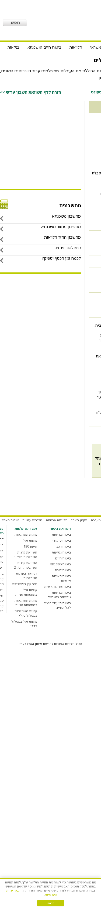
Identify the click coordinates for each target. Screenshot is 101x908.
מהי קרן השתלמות (24, 584)
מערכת (95, 520)
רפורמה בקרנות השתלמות (26, 575)
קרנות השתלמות (26, 534)
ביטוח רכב (63, 546)
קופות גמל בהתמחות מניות (26, 592)
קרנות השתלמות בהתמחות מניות (26, 602)
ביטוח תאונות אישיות (61, 578)
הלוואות (75, 47)
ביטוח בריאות (61, 534)
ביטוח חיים (63, 558)
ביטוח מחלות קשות (57, 586)
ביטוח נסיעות (61, 552)
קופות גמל (30, 540)
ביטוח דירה (63, 570)
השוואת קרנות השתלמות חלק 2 (25, 565)
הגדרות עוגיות (32, 520)
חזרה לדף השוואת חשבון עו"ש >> (30, 92)
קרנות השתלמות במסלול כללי (26, 613)
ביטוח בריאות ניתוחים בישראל (59, 594)
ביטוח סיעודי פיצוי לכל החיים (57, 605)
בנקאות (13, 47)
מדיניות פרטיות (56, 520)
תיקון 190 (30, 546)
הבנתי (50, 903)
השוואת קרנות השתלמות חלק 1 (25, 554)
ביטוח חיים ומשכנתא (44, 47)
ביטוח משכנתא (60, 564)
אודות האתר (10, 520)
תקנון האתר (79, 520)
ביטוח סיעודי (61, 540)
